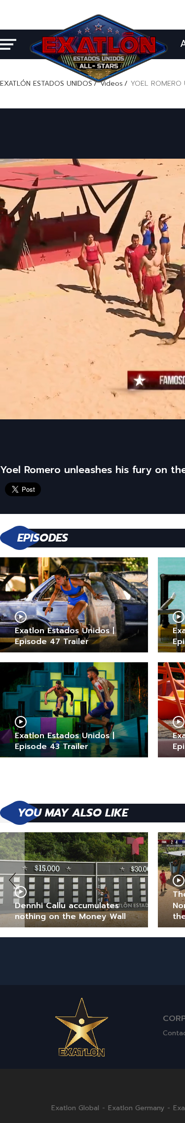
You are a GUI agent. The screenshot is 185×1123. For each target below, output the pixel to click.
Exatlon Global (75, 1108)
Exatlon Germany (136, 1108)
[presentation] (12, 879)
